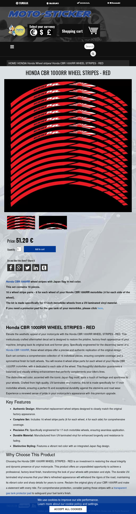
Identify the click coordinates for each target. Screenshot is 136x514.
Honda (10, 281)
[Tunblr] (44, 267)
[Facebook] (10, 267)
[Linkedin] (35, 267)
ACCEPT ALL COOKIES (68, 509)
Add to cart (39, 249)
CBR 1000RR (22, 281)
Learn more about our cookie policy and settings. (68, 504)
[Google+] (19, 267)
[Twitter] (27, 267)
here (100, 308)
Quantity (11, 249)
